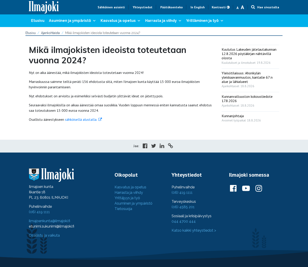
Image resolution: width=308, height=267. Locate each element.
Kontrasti (219, 7)
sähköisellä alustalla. (80, 119)
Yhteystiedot (142, 7)
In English (198, 7)
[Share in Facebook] (145, 146)
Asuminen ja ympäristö (70, 20)
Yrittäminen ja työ (202, 20)
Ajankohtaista (50, 33)
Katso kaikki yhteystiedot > (194, 230)
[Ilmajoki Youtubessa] (246, 189)
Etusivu (37, 20)
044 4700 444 (184, 221)
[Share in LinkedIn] (162, 146)
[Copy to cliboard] (170, 146)
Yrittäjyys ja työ (127, 198)
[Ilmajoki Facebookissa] (233, 189)
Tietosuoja (123, 209)
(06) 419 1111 (39, 212)
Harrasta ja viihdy (161, 20)
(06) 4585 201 (183, 207)
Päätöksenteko (171, 7)
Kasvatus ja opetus (118, 20)
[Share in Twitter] (153, 146)
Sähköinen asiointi (111, 7)
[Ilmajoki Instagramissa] (258, 189)
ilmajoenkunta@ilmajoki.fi (49, 221)
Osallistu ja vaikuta (44, 235)
